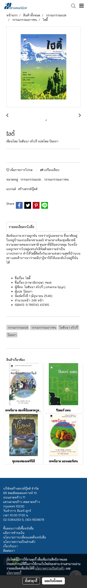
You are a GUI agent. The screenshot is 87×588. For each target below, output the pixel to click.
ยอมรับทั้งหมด (53, 581)
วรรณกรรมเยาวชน (56, 179)
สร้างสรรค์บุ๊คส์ (27, 189)
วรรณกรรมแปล (31, 179)
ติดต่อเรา (9, 551)
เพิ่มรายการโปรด (21, 170)
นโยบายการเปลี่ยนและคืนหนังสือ (24, 537)
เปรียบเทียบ (51, 170)
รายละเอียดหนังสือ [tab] (21, 227)
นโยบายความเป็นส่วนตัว (19, 542)
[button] (72, 6)
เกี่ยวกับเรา (10, 546)
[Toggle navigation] (81, 6)
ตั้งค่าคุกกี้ (31, 581)
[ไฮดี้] (43, 67)
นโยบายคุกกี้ (14, 573)
